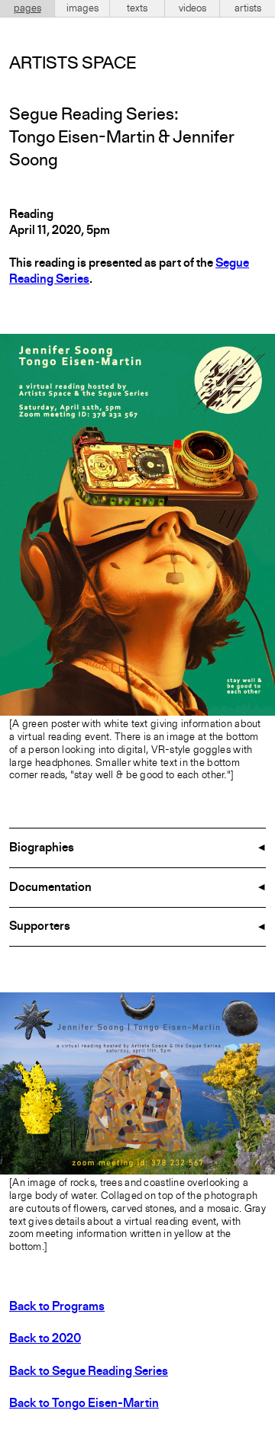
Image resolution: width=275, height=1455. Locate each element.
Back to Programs (57, 1307)
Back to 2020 (45, 1339)
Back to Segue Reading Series (88, 1372)
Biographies (41, 848)
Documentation (50, 888)
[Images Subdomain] (261, 1006)
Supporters (39, 927)
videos (192, 8)
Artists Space (72, 64)
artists (248, 8)
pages (27, 8)
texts (137, 8)
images (82, 8)
